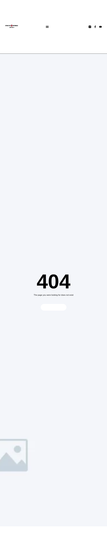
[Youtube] (100, 27)
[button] (47, 27)
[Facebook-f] (95, 27)
